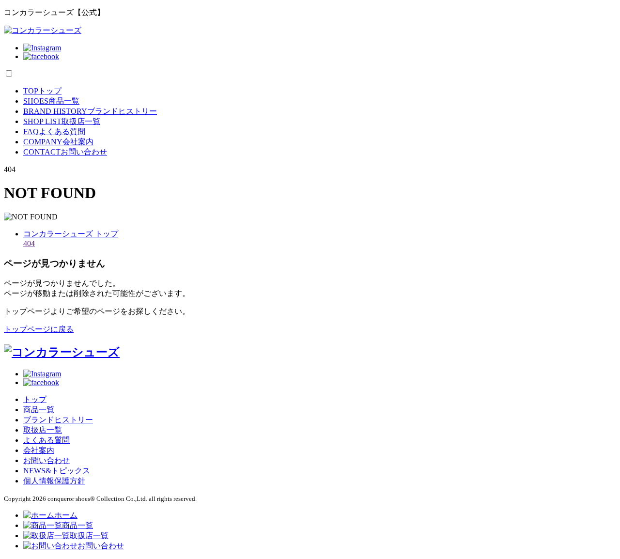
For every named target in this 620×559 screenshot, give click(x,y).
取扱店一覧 (61, 121)
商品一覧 (51, 101)
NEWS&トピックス (56, 470)
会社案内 (58, 142)
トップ (42, 91)
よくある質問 (54, 131)
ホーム (66, 515)
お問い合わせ (65, 152)
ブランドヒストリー (90, 111)
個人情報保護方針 (54, 481)
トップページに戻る (39, 329)
